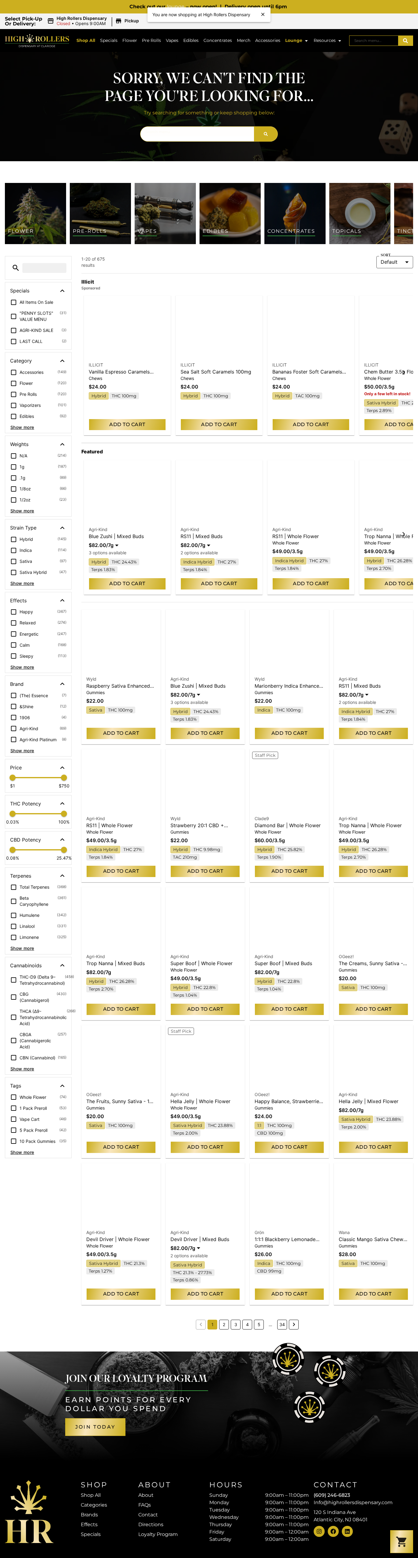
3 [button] (235, 1324)
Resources (325, 40)
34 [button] (282, 1324)
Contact (148, 1515)
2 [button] (224, 1324)
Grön (259, 1232)
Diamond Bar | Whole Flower (288, 825)
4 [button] (247, 1324)
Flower (129, 40)
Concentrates (217, 40)
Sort (385, 255)
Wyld (91, 679)
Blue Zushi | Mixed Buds (116, 536)
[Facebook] (333, 1531)
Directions (150, 1524)
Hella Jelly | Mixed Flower (368, 1101)
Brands (89, 1515)
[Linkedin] (347, 1531)
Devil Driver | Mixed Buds (199, 1239)
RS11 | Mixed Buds (201, 536)
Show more (22, 427)
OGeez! (346, 956)
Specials (109, 40)
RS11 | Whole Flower (295, 536)
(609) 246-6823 (332, 1495)
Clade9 (262, 818)
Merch (243, 40)
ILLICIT (96, 364)
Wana (344, 1232)
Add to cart (127, 424)
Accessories (267, 40)
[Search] (405, 41)
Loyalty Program (158, 1534)
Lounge (293, 40)
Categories (94, 1505)
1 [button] (212, 1324)
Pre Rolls (151, 40)
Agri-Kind (98, 529)
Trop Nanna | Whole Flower (370, 825)
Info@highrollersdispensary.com (353, 1502)
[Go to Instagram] (319, 1531)
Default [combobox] (389, 262)
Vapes (172, 40)
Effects (89, 1524)
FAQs (144, 1505)
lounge (176, 6)
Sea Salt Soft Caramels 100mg (216, 372)
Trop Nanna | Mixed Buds (115, 963)
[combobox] (373, 41)
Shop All (86, 40)
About (146, 1495)
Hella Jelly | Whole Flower (200, 1101)
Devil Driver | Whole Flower (118, 1239)
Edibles (191, 40)
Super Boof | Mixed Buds (283, 963)
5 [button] (259, 1324)
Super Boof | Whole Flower (201, 963)
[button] (94, 21)
